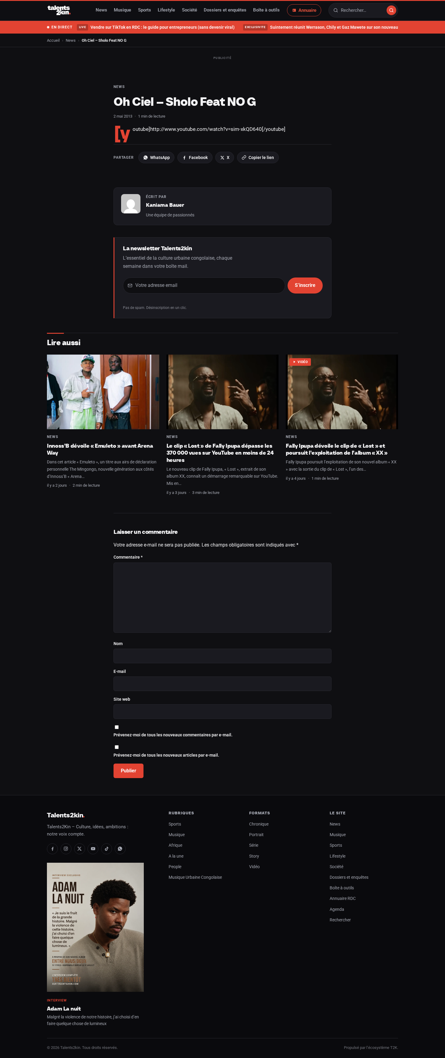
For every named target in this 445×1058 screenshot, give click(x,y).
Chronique (259, 824)
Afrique (175, 845)
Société (189, 10)
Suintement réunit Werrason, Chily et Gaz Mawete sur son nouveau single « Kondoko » (340, 27)
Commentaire (128, 557)
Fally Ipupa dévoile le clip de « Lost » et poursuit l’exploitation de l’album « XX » (336, 449)
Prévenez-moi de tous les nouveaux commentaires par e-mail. (173, 735)
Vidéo (303, 362)
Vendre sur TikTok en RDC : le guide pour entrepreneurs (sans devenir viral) (156, 27)
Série (253, 845)
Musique (122, 10)
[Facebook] (52, 848)
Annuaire (307, 10)
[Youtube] (92, 848)
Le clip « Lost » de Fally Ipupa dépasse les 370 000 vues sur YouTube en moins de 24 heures (220, 452)
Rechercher (340, 920)
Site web (122, 699)
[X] (79, 848)
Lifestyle (166, 10)
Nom (118, 643)
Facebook (198, 157)
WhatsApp (160, 157)
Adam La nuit (64, 1008)
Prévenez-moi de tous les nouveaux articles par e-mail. (166, 755)
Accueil (53, 40)
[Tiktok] (106, 848)
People (175, 866)
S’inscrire (305, 285)
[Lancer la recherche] (391, 10)
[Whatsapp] (120, 848)
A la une (176, 856)
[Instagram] (66, 848)
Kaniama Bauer (165, 205)
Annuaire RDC (343, 898)
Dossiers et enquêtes (225, 10)
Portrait (256, 834)
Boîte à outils (266, 10)
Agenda (337, 909)
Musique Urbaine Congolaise (195, 877)
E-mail (120, 671)
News (101, 10)
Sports (144, 10)
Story (254, 856)
